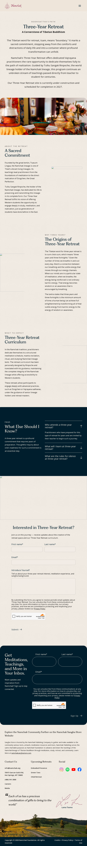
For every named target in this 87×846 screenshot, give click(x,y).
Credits (57, 840)
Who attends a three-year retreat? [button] (58, 426)
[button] (80, 5)
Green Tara (35, 772)
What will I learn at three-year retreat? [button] (60, 447)
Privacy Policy (39, 608)
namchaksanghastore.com (21, 753)
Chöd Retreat (36, 777)
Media (7, 788)
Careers (8, 784)
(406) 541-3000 (10, 779)
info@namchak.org (12, 768)
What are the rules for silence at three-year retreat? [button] (60, 457)
